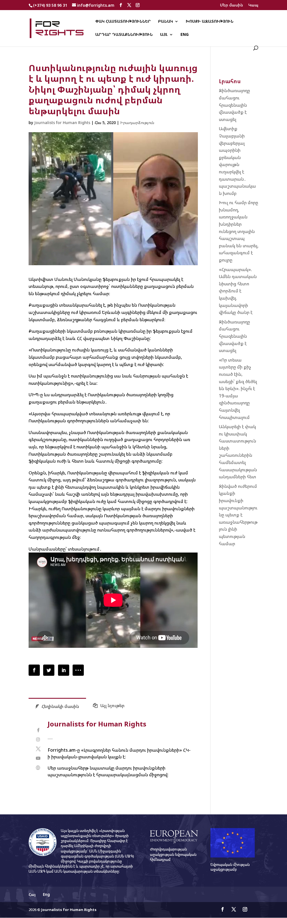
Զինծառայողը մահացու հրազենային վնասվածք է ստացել (234, 104)
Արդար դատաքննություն (124, 34)
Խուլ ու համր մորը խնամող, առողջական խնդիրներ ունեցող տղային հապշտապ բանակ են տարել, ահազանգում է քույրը (238, 231)
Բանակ (165, 21)
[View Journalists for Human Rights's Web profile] (38, 768)
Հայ (32, 894)
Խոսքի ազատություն (209, 21)
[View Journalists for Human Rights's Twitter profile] (38, 749)
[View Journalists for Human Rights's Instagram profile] (38, 739)
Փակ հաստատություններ (123, 21)
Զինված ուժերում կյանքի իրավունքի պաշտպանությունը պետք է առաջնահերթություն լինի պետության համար (238, 515)
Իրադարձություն (137, 122)
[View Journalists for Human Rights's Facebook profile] (38, 730)
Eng (184, 34)
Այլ (164, 34)
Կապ (253, 5)
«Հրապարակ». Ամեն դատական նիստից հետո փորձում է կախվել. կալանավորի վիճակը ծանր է (238, 291)
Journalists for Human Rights (62, 122)
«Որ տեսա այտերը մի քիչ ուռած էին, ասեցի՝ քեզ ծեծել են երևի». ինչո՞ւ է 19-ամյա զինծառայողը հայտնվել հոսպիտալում (238, 388)
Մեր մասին (231, 5)
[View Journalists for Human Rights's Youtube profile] (38, 758)
